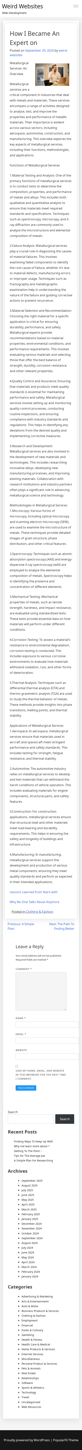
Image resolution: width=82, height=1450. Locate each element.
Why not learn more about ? (31, 1146)
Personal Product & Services (39, 1363)
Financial (27, 1325)
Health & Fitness (32, 1339)
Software (27, 1383)
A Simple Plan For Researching (33, 1160)
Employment (30, 1320)
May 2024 (28, 1257)
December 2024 (32, 1223)
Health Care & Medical (36, 1344)
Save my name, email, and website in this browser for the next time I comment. (41, 1074)
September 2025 (32, 1180)
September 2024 (32, 1238)
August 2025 (30, 1185)
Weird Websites (22, 6)
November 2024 (32, 1228)
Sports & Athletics (33, 1387)
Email (21, 1034)
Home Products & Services (38, 1349)
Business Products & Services (40, 1311)
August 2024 (30, 1243)
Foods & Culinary (32, 1330)
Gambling (28, 1335)
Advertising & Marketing (37, 1296)
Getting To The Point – (28, 1151)
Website (21, 1050)
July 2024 (27, 1247)
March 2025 (29, 1209)
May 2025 (28, 1199)
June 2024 (28, 1252)
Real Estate (29, 1373)
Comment (24, 969)
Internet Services (32, 1354)
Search (13, 1112)
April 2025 (28, 1204)
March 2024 (29, 1267)
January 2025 (30, 1219)
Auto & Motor (30, 1306)
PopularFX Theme (65, 1440)
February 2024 (31, 1271)
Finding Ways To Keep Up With (33, 1141)
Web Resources (31, 1407)
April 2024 (28, 1262)
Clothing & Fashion (39, 912)
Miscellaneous (31, 1359)
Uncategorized (31, 1402)
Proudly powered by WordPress (27, 1440)
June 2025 (28, 1195)
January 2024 (30, 1276)
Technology (29, 1392)
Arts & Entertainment (35, 1301)
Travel (25, 1397)
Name (21, 1018)
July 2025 (27, 1190)
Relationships (30, 1378)
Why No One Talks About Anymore (34, 902)
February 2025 (31, 1214)
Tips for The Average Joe (29, 1155)
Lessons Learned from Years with (34, 892)
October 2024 (30, 1233)
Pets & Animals (31, 1368)
